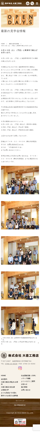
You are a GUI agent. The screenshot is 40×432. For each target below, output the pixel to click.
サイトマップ (20, 400)
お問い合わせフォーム (15, 144)
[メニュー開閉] (37, 3)
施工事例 (24, 387)
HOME (3, 43)
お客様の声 (5, 390)
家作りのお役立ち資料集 (9, 396)
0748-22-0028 (11, 364)
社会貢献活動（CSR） (29, 375)
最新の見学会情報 (14, 43)
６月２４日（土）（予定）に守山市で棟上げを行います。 (18, 343)
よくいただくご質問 (28, 381)
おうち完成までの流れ (8, 393)
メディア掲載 (25, 378)
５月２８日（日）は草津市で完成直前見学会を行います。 (20, 339)
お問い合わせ (25, 390)
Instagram (20, 368)
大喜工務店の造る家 (8, 387)
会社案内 (4, 379)
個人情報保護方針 (20, 405)
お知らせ (24, 384)
